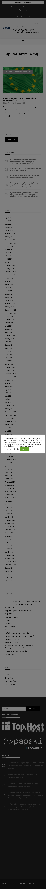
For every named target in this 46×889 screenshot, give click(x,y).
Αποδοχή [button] (24, 449)
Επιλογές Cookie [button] (12, 449)
